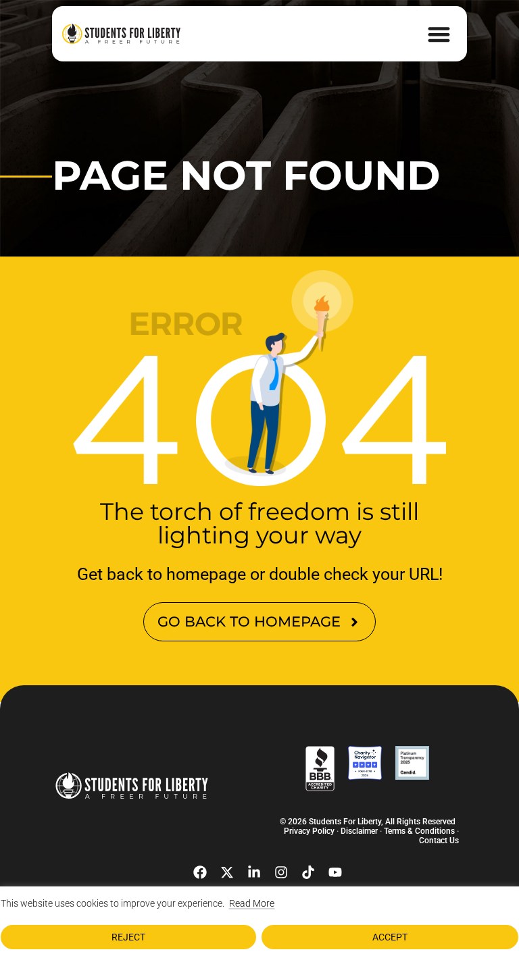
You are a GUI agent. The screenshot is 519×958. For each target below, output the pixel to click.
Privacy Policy (309, 831)
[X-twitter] (227, 872)
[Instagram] (281, 872)
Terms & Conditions (419, 831)
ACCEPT (389, 937)
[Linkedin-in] (254, 872)
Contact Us (439, 840)
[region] (259, 922)
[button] (440, 34)
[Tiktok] (308, 872)
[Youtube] (335, 872)
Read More (251, 903)
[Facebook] (200, 872)
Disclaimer (359, 831)
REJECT (128, 937)
